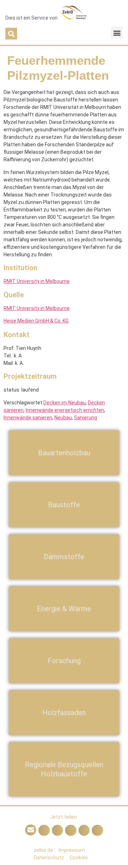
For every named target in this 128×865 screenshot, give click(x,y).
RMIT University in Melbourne (37, 281)
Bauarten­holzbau (64, 453)
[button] (11, 34)
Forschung (64, 660)
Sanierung (85, 417)
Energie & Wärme (64, 608)
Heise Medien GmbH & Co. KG (36, 321)
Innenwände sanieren (28, 417)
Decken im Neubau (64, 402)
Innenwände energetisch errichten (65, 410)
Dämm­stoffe (64, 556)
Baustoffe (64, 504)
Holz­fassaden (64, 712)
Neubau (63, 417)
